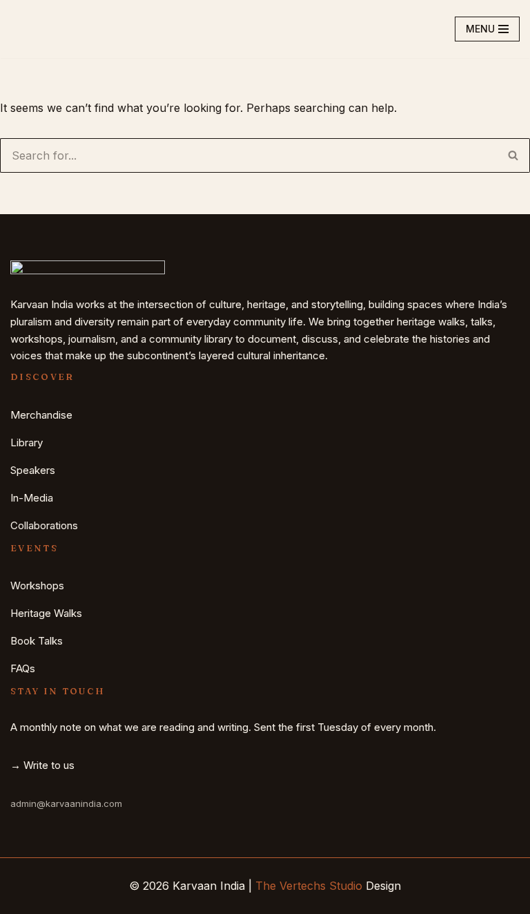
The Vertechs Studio (308, 886)
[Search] (513, 155)
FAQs (22, 668)
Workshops (37, 585)
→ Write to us (42, 765)
